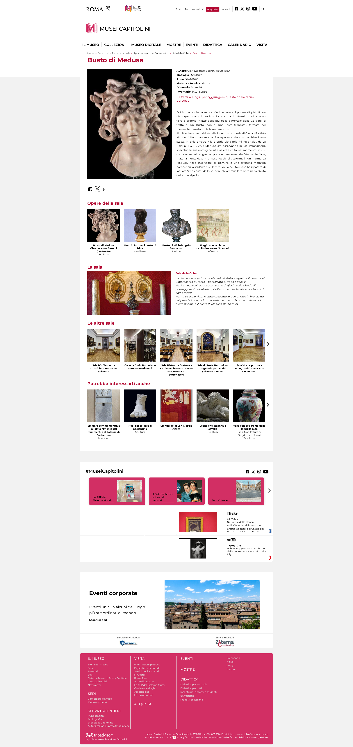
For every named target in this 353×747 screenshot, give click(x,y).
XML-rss (264, 737)
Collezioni (115, 45)
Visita (262, 45)
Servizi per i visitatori (146, 671)
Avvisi (230, 665)
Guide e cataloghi (145, 688)
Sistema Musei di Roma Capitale (107, 678)
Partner (231, 669)
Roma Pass (140, 678)
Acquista (212, 9)
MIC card (139, 674)
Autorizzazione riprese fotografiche (109, 725)
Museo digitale (146, 45)
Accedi (226, 9)
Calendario (239, 45)
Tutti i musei (192, 9)
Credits (225, 737)
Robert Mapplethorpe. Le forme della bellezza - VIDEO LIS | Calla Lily (246, 551)
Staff (90, 674)
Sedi (92, 693)
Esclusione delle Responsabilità (203, 737)
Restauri (93, 671)
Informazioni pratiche (147, 664)
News (230, 661)
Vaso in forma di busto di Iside (140, 247)
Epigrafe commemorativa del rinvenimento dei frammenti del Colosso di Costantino (104, 430)
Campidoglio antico (100, 698)
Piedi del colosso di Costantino (140, 427)
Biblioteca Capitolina (100, 722)
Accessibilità (141, 691)
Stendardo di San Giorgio (176, 425)
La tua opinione (143, 695)
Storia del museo (98, 664)
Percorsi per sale (121, 53)
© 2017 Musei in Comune (158, 737)
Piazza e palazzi (97, 702)
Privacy (180, 737)
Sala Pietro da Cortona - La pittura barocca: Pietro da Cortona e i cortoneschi (176, 370)
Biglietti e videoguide (147, 668)
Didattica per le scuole (193, 684)
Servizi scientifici (104, 711)
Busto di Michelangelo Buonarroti (176, 247)
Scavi (91, 668)
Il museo (90, 45)
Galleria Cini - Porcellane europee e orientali (140, 367)
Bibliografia (95, 719)
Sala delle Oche (180, 53)
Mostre (174, 45)
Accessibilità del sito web (244, 737)
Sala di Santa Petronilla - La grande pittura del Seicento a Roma (212, 368)
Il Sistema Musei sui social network (162, 497)
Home (90, 53)
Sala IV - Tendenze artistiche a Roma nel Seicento (103, 368)
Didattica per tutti (191, 688)
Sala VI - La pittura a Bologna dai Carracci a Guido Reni (249, 368)
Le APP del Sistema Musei (102, 499)
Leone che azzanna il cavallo (213, 427)
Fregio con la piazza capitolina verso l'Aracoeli (213, 247)
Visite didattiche (144, 681)
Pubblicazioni (96, 715)
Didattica (212, 45)
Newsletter (94, 684)
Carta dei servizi (97, 681)
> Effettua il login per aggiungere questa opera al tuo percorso (215, 98)
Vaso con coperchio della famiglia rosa (249, 427)
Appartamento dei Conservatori (151, 53)
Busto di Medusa (103, 245)
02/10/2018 (245, 526)
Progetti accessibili (191, 699)
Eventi (192, 45)
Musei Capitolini (125, 28)
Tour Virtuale (220, 500)
